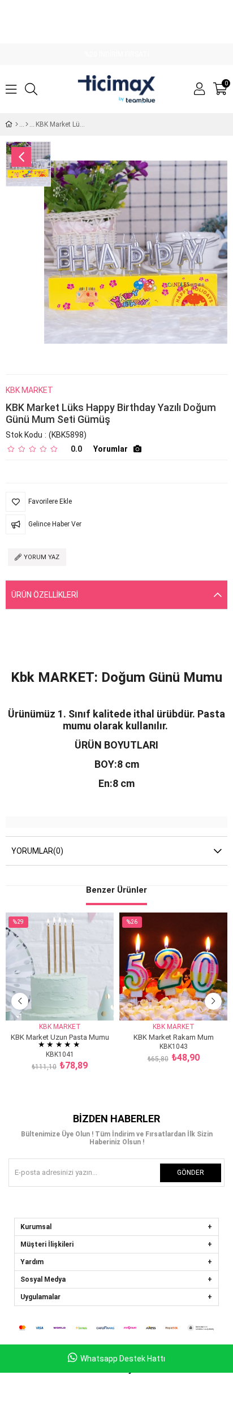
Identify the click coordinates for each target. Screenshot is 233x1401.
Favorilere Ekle (47, 999)
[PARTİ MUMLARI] (26, 124)
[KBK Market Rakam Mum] (173, 967)
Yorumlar (110, 448)
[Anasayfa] (16, 124)
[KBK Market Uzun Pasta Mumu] (60, 967)
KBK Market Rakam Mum (173, 1036)
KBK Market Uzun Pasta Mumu (60, 1036)
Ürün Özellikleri (44, 594)
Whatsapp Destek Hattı (122, 1358)
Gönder (190, 1173)
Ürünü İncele (73, 999)
